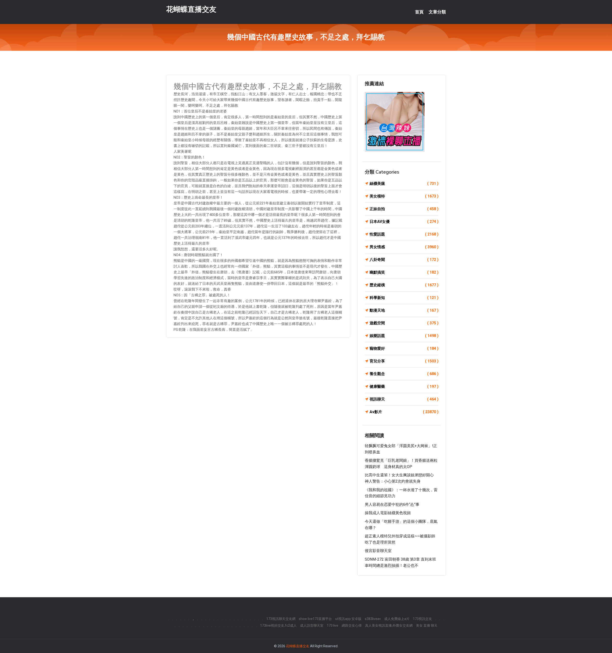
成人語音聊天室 (311, 625)
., (193, 619)
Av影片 (404, 412)
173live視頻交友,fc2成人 (278, 625)
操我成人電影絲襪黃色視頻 (388, 513)
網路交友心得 (352, 625)
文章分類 (437, 12)
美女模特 (404, 196)
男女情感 (404, 247)
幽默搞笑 (404, 272)
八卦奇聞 (404, 259)
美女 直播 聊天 (426, 625)
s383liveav (373, 619)
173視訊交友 (422, 619)
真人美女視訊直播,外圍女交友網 (389, 625)
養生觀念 (404, 374)
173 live (332, 625)
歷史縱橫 (404, 285)
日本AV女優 (404, 221)
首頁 (419, 12)
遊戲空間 (404, 323)
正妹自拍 (404, 209)
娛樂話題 (404, 335)
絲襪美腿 (404, 183)
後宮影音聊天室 (378, 550)
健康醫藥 (404, 386)
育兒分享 (404, 361)
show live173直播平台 (315, 619)
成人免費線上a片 (397, 619)
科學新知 (404, 297)
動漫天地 (404, 310)
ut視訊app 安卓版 (348, 619)
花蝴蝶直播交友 (191, 9)
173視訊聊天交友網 (280, 619)
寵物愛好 (404, 348)
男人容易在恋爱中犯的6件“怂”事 (392, 504)
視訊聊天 (404, 399)
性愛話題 (404, 234)
